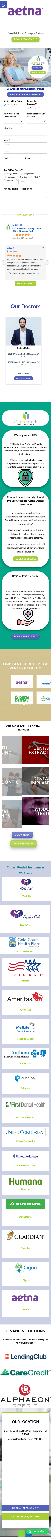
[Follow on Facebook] (16, 25)
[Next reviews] (47, 262)
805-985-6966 (23, 373)
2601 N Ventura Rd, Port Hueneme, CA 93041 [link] (23, 355)
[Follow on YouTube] (35, 25)
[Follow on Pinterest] (30, 25)
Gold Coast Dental (24, 951)
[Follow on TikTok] (25, 25)
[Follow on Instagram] (21, 25)
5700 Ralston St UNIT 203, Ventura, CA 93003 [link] (23, 363)
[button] (3, 4)
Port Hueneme (38, 520)
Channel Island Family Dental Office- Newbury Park (26, 229)
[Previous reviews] (4, 262)
